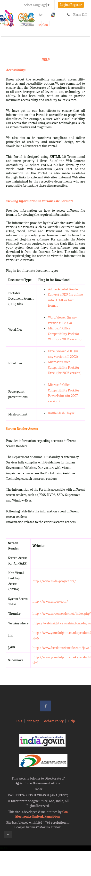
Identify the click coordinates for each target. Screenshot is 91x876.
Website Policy (54, 721)
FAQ (19, 721)
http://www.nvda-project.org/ (54, 581)
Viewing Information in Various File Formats (39, 201)
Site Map (33, 721)
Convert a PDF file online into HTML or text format (65, 300)
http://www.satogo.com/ (50, 601)
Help (71, 721)
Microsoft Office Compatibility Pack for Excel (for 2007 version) (65, 367)
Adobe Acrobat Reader (63, 289)
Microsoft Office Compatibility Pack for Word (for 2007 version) (65, 333)
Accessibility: (16, 70)
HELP (45, 60)
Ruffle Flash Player (61, 413)
